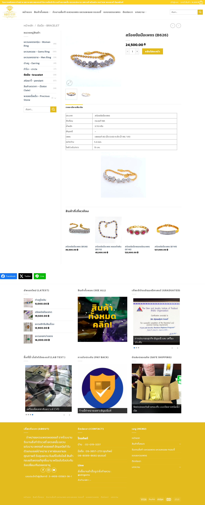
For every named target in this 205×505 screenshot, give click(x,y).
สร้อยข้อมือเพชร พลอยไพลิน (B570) (108, 248)
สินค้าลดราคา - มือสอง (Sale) (35, 88)
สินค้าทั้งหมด (41, 12)
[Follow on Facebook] (43, 470)
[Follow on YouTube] (53, 470)
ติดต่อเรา (128, 12)
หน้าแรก (27, 12)
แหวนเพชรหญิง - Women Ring (37, 44)
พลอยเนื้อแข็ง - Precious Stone (37, 98)
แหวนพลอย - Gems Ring (37, 51)
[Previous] (70, 58)
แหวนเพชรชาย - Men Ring (37, 57)
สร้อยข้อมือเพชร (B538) (76, 246)
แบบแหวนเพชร (112, 12)
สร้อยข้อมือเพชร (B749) (166, 246)
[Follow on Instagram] (48, 470)
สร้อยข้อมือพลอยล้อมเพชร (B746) (137, 248)
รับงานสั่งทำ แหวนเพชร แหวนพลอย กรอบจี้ (77, 12)
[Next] (116, 58)
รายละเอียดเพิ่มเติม (74, 107)
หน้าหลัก (28, 25)
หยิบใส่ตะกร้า (152, 51)
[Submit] (200, 12)
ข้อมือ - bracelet (48, 25)
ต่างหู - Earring (31, 63)
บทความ (140, 12)
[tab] (74, 107)
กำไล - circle (30, 69)
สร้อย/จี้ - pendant (33, 80)
